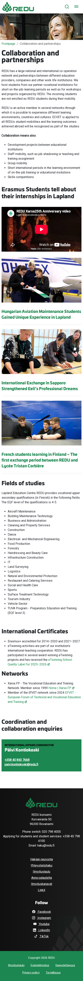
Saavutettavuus (65, 965)
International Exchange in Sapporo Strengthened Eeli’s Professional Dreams (40, 385)
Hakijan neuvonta (41, 859)
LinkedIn (44, 930)
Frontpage (8, 44)
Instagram (44, 918)
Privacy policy (31, 972)
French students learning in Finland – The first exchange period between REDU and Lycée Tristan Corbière (40, 460)
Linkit (41, 890)
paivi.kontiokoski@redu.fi (21, 764)
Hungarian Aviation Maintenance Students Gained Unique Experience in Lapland (41, 314)
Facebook (44, 912)
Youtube (44, 924)
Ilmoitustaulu (41, 871)
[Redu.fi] (41, 803)
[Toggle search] (67, 6)
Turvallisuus (53, 972)
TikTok (44, 936)
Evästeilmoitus (40, 965)
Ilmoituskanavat (41, 884)
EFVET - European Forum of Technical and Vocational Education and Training (44, 697)
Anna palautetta (41, 878)
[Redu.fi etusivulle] (18, 7)
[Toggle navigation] (76, 6)
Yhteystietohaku (41, 865)
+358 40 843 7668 (17, 760)
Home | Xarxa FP (59, 688)
